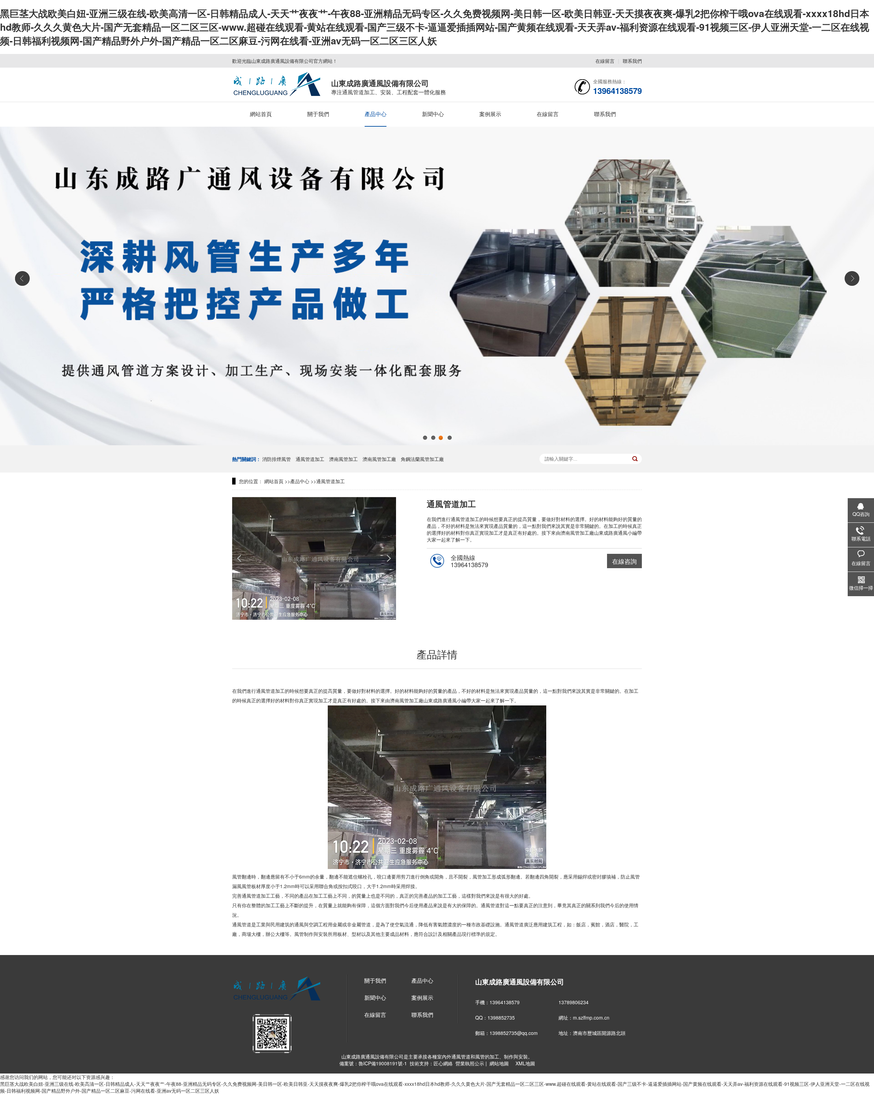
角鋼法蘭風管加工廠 (422, 458)
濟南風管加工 (344, 458)
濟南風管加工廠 (380, 458)
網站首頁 (261, 114)
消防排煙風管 (277, 458)
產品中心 (375, 114)
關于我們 (318, 114)
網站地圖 (499, 1063)
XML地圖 (524, 1063)
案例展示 (490, 114)
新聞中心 (433, 114)
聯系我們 (632, 60)
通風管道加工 (311, 458)
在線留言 (605, 60)
